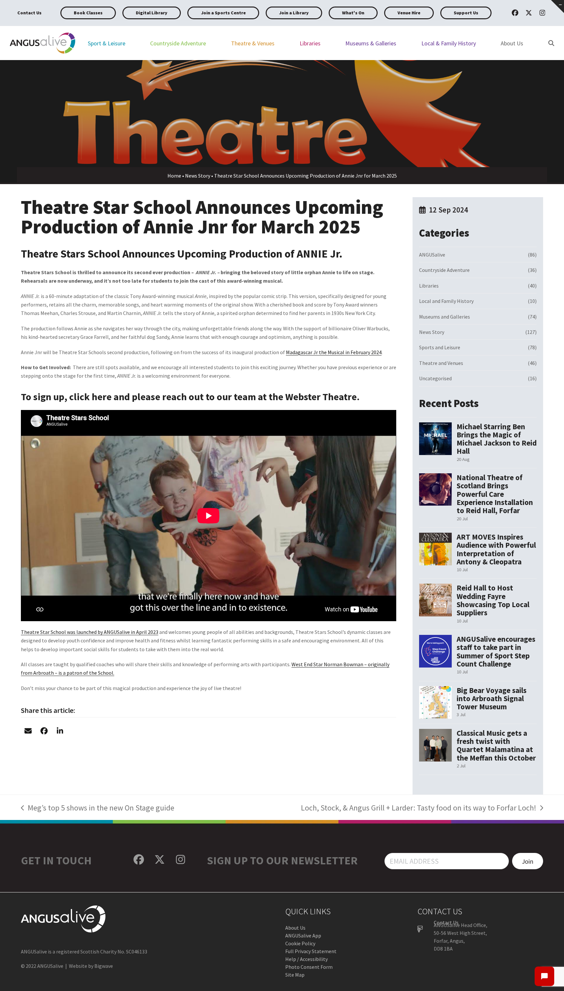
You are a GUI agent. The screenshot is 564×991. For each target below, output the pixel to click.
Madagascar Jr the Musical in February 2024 (334, 352)
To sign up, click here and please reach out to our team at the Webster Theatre (189, 396)
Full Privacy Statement (311, 951)
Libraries (429, 285)
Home (174, 175)
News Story (197, 175)
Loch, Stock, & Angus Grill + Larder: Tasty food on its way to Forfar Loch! (418, 808)
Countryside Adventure (444, 270)
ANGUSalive (432, 254)
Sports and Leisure (439, 347)
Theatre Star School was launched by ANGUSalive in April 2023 (89, 632)
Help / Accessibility (306, 959)
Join (527, 861)
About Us (295, 927)
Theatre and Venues (441, 363)
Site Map (295, 974)
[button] (28, 731)
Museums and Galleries (444, 316)
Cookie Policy (300, 943)
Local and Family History (446, 301)
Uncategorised (435, 378)
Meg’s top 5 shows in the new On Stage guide (97, 808)
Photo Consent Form (309, 967)
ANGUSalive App (303, 935)
